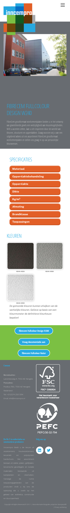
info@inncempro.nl (17, 398)
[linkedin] (39, 450)
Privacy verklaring (60, 507)
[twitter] (48, 450)
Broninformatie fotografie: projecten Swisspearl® (49, 504)
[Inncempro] (19, 33)
